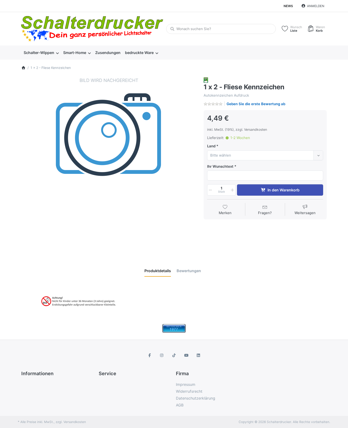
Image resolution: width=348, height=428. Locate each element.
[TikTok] (174, 355)
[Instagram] (162, 355)
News (288, 6)
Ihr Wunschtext (220, 166)
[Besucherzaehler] (174, 328)
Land (211, 146)
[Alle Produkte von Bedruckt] (206, 79)
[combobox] (221, 29)
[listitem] (108, 164)
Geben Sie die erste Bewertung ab (256, 104)
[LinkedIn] (198, 355)
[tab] (157, 271)
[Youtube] (186, 355)
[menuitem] (41, 52)
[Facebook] (149, 355)
